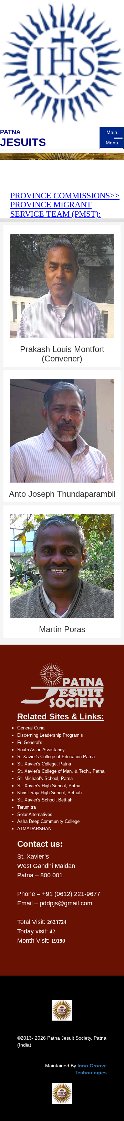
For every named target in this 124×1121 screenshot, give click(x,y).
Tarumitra (26, 807)
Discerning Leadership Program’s (50, 735)
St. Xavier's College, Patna (44, 763)
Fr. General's (29, 742)
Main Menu (112, 137)
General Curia (30, 727)
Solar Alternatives (34, 814)
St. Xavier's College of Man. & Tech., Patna (60, 771)
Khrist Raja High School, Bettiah (49, 792)
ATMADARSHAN (34, 828)
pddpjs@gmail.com (66, 903)
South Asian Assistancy (41, 749)
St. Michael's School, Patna (45, 778)
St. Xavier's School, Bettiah (44, 799)
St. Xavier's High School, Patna (48, 785)
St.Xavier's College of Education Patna (56, 756)
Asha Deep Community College (48, 821)
